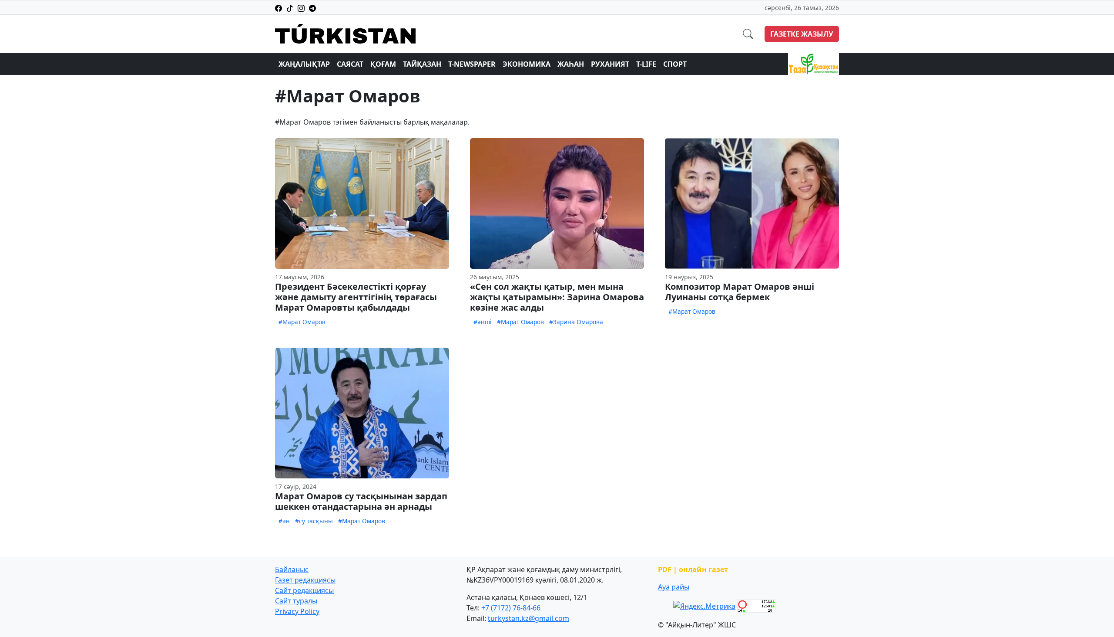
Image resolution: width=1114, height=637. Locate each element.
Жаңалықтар (304, 64)
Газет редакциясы (305, 580)
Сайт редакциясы (304, 590)
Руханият (610, 64)
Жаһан (570, 64)
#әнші (482, 322)
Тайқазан (422, 64)
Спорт (675, 64)
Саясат (350, 64)
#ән (284, 521)
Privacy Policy (297, 611)
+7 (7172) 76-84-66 (510, 608)
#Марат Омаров (301, 322)
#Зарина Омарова (576, 322)
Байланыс (292, 569)
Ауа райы (673, 587)
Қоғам (383, 64)
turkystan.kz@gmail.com (528, 618)
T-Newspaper (472, 64)
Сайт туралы (296, 601)
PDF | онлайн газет (693, 569)
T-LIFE (646, 64)
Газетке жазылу (801, 34)
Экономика (526, 64)
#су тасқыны (314, 521)
